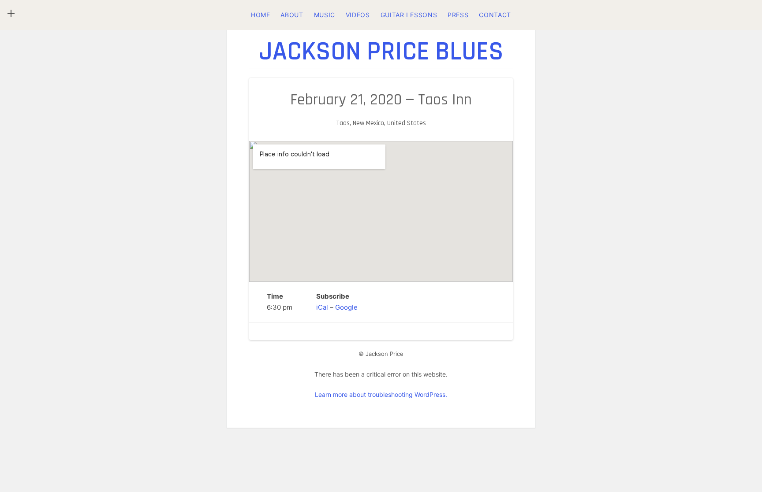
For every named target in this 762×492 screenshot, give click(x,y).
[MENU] (11, 13)
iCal (322, 307)
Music (325, 14)
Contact (495, 14)
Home (260, 14)
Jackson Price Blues (381, 52)
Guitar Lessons (409, 14)
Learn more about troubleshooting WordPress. (381, 394)
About (291, 14)
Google (346, 307)
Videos (358, 14)
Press (458, 14)
